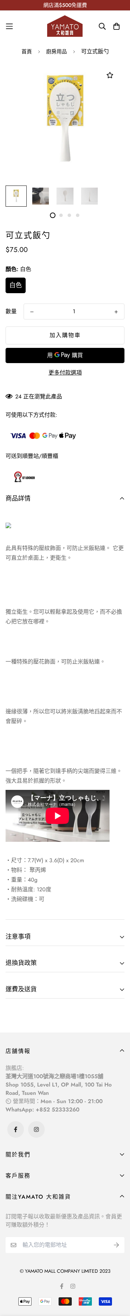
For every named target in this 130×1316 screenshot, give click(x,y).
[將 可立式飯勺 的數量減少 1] (32, 312)
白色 (15, 285)
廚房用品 (56, 51)
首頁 (26, 51)
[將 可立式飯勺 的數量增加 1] (116, 312)
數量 (11, 311)
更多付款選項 (65, 373)
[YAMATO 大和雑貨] (65, 26)
